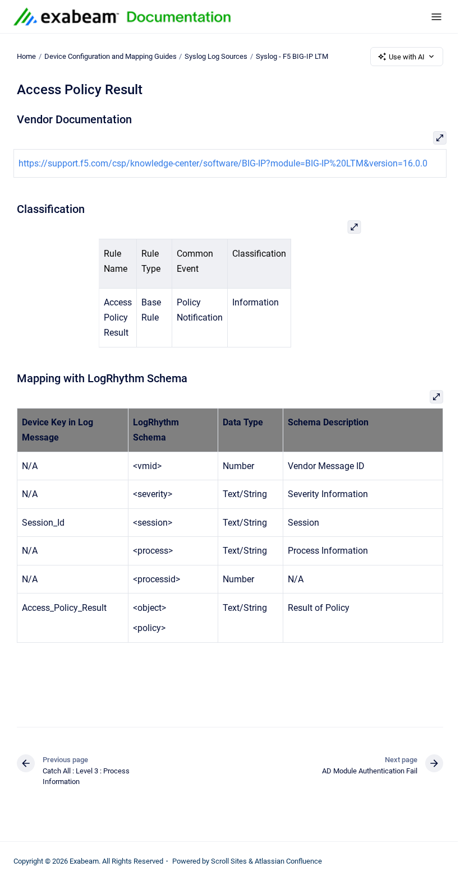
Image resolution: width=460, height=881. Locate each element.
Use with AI (407, 57)
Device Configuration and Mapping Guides (110, 56)
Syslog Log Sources (216, 56)
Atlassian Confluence (288, 861)
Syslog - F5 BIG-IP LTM (292, 56)
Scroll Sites (229, 861)
